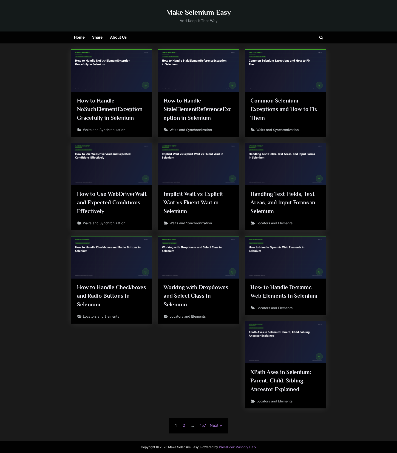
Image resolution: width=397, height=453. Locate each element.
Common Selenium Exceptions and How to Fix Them (283, 109)
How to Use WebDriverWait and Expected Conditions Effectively (112, 202)
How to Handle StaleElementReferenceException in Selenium (197, 109)
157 (203, 425)
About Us (118, 37)
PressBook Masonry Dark (237, 447)
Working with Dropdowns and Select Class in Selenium (196, 295)
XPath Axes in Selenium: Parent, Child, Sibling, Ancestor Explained (280, 380)
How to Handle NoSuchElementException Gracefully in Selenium (109, 109)
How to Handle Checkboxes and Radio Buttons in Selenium (111, 295)
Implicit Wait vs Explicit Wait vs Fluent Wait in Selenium (193, 202)
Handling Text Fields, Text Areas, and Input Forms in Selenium (282, 202)
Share (97, 37)
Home (79, 37)
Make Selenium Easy (198, 12)
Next (214, 425)
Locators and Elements (274, 223)
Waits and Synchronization (104, 130)
